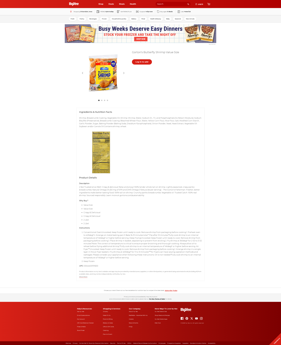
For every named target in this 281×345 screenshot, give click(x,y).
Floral (143, 19)
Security (112, 343)
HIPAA (129, 343)
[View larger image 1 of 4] (103, 73)
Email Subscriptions (83, 315)
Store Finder (81, 330)
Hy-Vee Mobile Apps (161, 319)
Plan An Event (107, 334)
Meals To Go (106, 315)
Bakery (133, 19)
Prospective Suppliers (174, 343)
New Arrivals (190, 19)
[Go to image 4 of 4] (107, 100)
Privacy (75, 343)
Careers (131, 319)
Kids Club (158, 323)
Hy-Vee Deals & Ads (161, 311)
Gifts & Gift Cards (108, 326)
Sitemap (68, 343)
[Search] (188, 4)
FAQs (130, 326)
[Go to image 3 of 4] (104, 100)
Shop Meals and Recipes (162, 315)
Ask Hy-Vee (80, 311)
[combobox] (173, 4)
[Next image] (123, 73)
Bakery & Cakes (108, 323)
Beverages (93, 19)
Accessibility (211, 343)
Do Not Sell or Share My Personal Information (93, 343)
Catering (106, 330)
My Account (81, 319)
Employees (162, 343)
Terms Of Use (121, 343)
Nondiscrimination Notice (198, 343)
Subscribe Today (171, 290)
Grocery (105, 311)
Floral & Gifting (108, 319)
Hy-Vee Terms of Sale (157, 299)
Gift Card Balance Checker (85, 323)
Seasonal (178, 19)
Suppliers (185, 343)
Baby (168, 19)
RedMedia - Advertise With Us (138, 315)
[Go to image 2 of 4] (101, 100)
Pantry (82, 19)
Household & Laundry (119, 19)
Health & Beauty (155, 19)
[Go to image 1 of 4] (98, 100)
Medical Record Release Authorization (145, 343)
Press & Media (81, 326)
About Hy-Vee (133, 311)
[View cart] (209, 4)
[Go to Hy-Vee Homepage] (74, 4)
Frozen (104, 19)
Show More (83, 277)
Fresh (72, 19)
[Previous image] (82, 73)
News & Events (133, 323)
